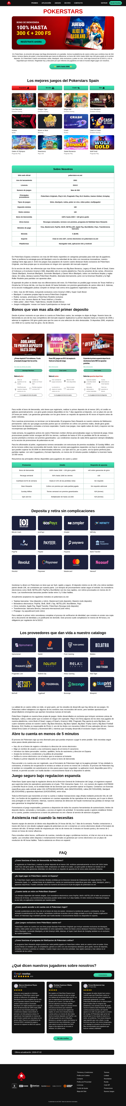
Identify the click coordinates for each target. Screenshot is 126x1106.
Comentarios (103, 975)
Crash (74, 88)
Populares (22, 88)
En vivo (48, 88)
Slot (100, 88)
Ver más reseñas (63, 1038)
